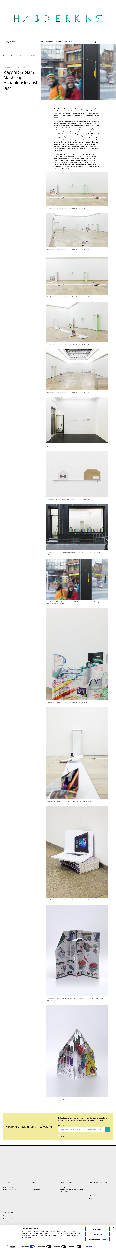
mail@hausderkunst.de (9, 1189)
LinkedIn (90, 1201)
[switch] (48, 1246)
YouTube (90, 1198)
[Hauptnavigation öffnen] (110, 41)
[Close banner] (113, 1227)
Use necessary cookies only (97, 1239)
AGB (4, 1222)
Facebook (90, 1192)
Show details (88, 1246)
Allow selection (97, 1234)
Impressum (6, 1216)
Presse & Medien (92, 1186)
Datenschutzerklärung (9, 1219)
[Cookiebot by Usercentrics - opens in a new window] (11, 1246)
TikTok (89, 1195)
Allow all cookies (97, 1229)
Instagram (90, 1189)
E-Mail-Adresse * (63, 1125)
